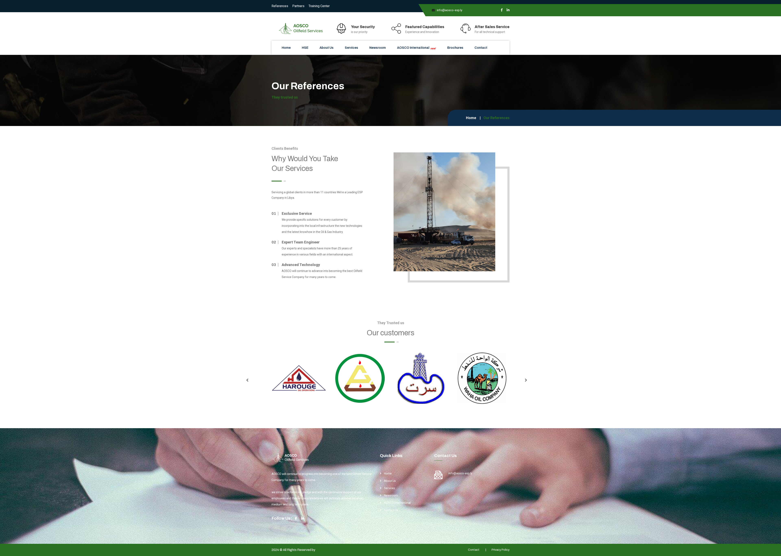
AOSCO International (416, 48)
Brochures (455, 47)
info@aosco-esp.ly (449, 10)
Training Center (319, 6)
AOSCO (322, 550)
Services (351, 47)
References (280, 6)
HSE (305, 47)
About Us (327, 47)
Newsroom (377, 47)
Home (286, 47)
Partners (298, 6)
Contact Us (391, 510)
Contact (480, 47)
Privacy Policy (500, 549)
